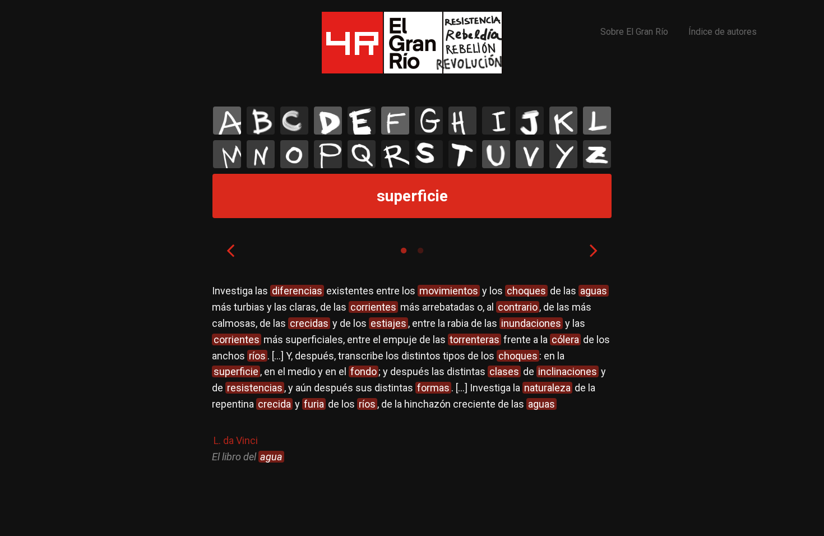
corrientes (373, 307)
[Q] (362, 154)
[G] (429, 121)
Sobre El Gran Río (634, 31)
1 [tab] (403, 250)
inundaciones (531, 323)
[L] (597, 121)
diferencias (297, 291)
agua (271, 457)
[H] (462, 121)
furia (314, 404)
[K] (563, 121)
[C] (294, 121)
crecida (274, 404)
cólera (565, 339)
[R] (395, 154)
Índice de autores (722, 31)
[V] (530, 154)
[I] (496, 121)
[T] (462, 154)
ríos (257, 356)
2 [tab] (420, 250)
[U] (496, 154)
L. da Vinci (236, 440)
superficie (236, 371)
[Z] (597, 154)
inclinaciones (567, 371)
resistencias (255, 388)
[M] (227, 154)
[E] (362, 121)
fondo (363, 371)
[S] (429, 154)
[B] (261, 121)
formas (433, 388)
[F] (395, 121)
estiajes (388, 323)
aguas (593, 291)
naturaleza (547, 388)
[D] (328, 121)
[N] (261, 154)
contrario (518, 307)
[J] (530, 121)
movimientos (448, 291)
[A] (227, 121)
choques (526, 291)
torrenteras (474, 339)
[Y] (563, 154)
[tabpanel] (412, 374)
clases (504, 371)
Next (593, 250)
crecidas (309, 323)
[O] (294, 154)
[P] (328, 154)
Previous (230, 250)
